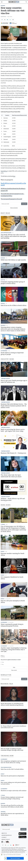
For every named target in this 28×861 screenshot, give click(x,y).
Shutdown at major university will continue (13, 790)
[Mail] (13, 19)
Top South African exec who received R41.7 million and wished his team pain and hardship (13, 236)
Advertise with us (6, 835)
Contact (4, 837)
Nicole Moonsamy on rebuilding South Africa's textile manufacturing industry (12, 704)
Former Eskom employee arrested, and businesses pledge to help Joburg (12, 798)
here (14, 176)
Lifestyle (3, 279)
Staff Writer (3, 16)
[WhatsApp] (10, 19)
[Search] (26, 2)
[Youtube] (13, 845)
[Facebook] (2, 19)
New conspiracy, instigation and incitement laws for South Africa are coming (13, 761)
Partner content (5, 378)
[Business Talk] (17, 845)
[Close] (26, 854)
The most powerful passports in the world (11, 199)
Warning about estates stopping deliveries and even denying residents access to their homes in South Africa (13, 329)
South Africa (4, 171)
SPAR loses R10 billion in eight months (13, 260)
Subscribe (24, 203)
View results (14, 670)
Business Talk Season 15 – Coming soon (13, 453)
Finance (3, 303)
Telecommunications (6, 232)
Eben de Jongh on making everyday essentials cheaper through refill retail (12, 749)
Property (3, 325)
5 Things (3, 524)
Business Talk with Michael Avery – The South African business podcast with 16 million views (14, 405)
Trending (3, 811)
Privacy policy (6, 839)
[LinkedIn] (7, 19)
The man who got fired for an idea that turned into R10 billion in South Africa (12, 806)
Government (4, 350)
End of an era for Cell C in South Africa (12, 769)
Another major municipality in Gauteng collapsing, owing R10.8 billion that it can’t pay (13, 649)
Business (3, 5)
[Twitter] (5, 19)
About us (4, 833)
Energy (2, 551)
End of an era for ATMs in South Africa (13, 305)
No (3, 664)
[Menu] (1, 2)
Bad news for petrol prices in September (12, 776)
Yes (3, 662)
